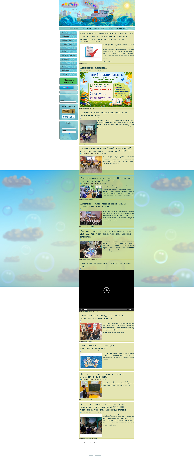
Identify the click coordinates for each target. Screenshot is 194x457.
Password (64, 130)
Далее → (95, 442)
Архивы (62, 100)
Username (64, 127)
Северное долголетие (87, 259)
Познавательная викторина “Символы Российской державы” (105, 265)
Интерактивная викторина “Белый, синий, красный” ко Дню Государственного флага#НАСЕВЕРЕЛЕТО (106, 149)
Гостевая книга (120, 28)
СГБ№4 (91, 199)
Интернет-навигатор (67, 66)
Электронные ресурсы (68, 51)
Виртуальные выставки (68, 55)
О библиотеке (73, 28)
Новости (82, 28)
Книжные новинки (67, 44)
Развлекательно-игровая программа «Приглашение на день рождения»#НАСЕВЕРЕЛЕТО (106, 179)
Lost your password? (67, 138)
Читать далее (107, 61)
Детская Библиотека (102, 70)
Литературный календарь (69, 40)
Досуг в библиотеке (107, 28)
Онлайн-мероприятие (87, 311)
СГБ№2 (97, 311)
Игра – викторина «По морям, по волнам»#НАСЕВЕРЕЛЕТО (97, 347)
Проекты (96, 28)
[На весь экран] (132, 309)
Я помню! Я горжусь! (68, 32)
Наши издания (66, 59)
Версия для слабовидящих (69, 81)
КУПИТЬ (64, 87)
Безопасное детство (67, 63)
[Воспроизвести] (80, 309)
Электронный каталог (68, 48)
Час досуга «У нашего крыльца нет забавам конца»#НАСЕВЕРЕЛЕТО (102, 375)
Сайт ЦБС (64, 74)
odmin (99, 41)
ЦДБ (93, 108)
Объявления (65, 70)
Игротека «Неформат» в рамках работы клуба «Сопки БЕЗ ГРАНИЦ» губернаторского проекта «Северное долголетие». (106, 233)
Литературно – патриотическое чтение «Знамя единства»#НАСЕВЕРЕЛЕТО (103, 205)
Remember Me (65, 133)
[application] (106, 290)
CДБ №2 (92, 226)
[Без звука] (130, 309)
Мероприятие (86, 144)
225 (90, 442)
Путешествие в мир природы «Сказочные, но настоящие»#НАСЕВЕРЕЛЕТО (102, 317)
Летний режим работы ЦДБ (93, 67)
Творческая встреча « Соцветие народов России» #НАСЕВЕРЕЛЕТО (104, 114)
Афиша (89, 28)
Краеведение (65, 36)
